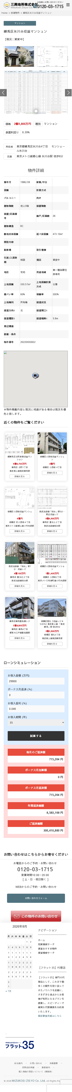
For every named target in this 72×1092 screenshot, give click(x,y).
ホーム (41, 940)
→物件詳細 (20, 477)
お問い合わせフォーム (36, 898)
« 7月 (8, 991)
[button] (36, 375)
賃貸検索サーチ (46, 952)
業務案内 (46, 1067)
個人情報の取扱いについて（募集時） (36, 1071)
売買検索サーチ (46, 944)
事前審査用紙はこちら (50, 1015)
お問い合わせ (36, 1063)
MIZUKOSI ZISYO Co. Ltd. (29, 1080)
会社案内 (18, 1063)
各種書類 (54, 1063)
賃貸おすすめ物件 (47, 948)
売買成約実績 (28, 1067)
